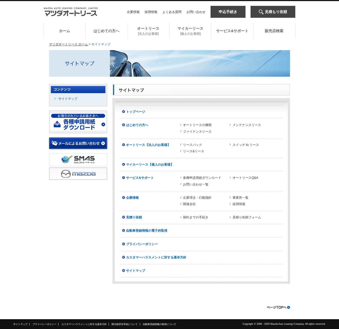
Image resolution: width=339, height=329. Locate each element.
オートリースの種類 (197, 125)
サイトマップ (67, 99)
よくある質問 (171, 12)
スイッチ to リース (246, 145)
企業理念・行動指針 (197, 198)
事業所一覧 (240, 198)
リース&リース (193, 151)
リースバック (192, 145)
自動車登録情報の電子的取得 (146, 230)
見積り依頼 (134, 217)
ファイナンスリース (197, 131)
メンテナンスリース (247, 125)
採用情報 (151, 12)
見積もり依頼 (276, 12)
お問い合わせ (196, 12)
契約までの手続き (195, 217)
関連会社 (189, 204)
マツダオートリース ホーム (68, 44)
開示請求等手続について (124, 324)
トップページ (135, 112)
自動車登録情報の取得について (159, 324)
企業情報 (133, 12)
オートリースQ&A (245, 178)
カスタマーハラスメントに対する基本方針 (156, 257)
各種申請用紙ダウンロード (202, 178)
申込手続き (228, 12)
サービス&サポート (140, 178)
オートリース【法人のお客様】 (148, 145)
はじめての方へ (137, 125)
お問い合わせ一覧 (195, 184)
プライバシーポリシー (142, 244)
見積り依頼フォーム (247, 217)
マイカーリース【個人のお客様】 (150, 164)
